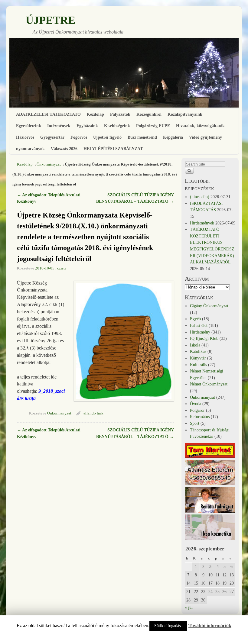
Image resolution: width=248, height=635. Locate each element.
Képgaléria (173, 137)
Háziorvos (25, 137)
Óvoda (195, 403)
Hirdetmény (200, 332)
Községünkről (149, 114)
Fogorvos (78, 137)
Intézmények (58, 125)
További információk (209, 625)
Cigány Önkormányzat (209, 305)
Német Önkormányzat (208, 384)
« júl (189, 607)
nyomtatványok (30, 148)
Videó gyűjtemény (205, 137)
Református (200, 416)
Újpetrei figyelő (107, 137)
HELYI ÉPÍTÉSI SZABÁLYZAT (113, 148)
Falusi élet (198, 325)
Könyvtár (198, 358)
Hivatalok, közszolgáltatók (200, 125)
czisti (61, 268)
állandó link (93, 413)
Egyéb (195, 318)
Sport (194, 423)
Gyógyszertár (52, 137)
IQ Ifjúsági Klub (204, 338)
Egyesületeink (28, 125)
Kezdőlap (95, 114)
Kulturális (198, 364)
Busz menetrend (142, 137)
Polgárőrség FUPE (153, 125)
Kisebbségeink (117, 125)
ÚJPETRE (50, 20)
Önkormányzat (49, 164)
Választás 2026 (64, 148)
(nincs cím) (199, 196)
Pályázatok (120, 114)
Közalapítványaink (185, 114)
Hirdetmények (202, 223)
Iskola (195, 345)
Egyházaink (87, 125)
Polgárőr (197, 410)
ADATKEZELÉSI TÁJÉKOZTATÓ (48, 114)
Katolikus (198, 351)
